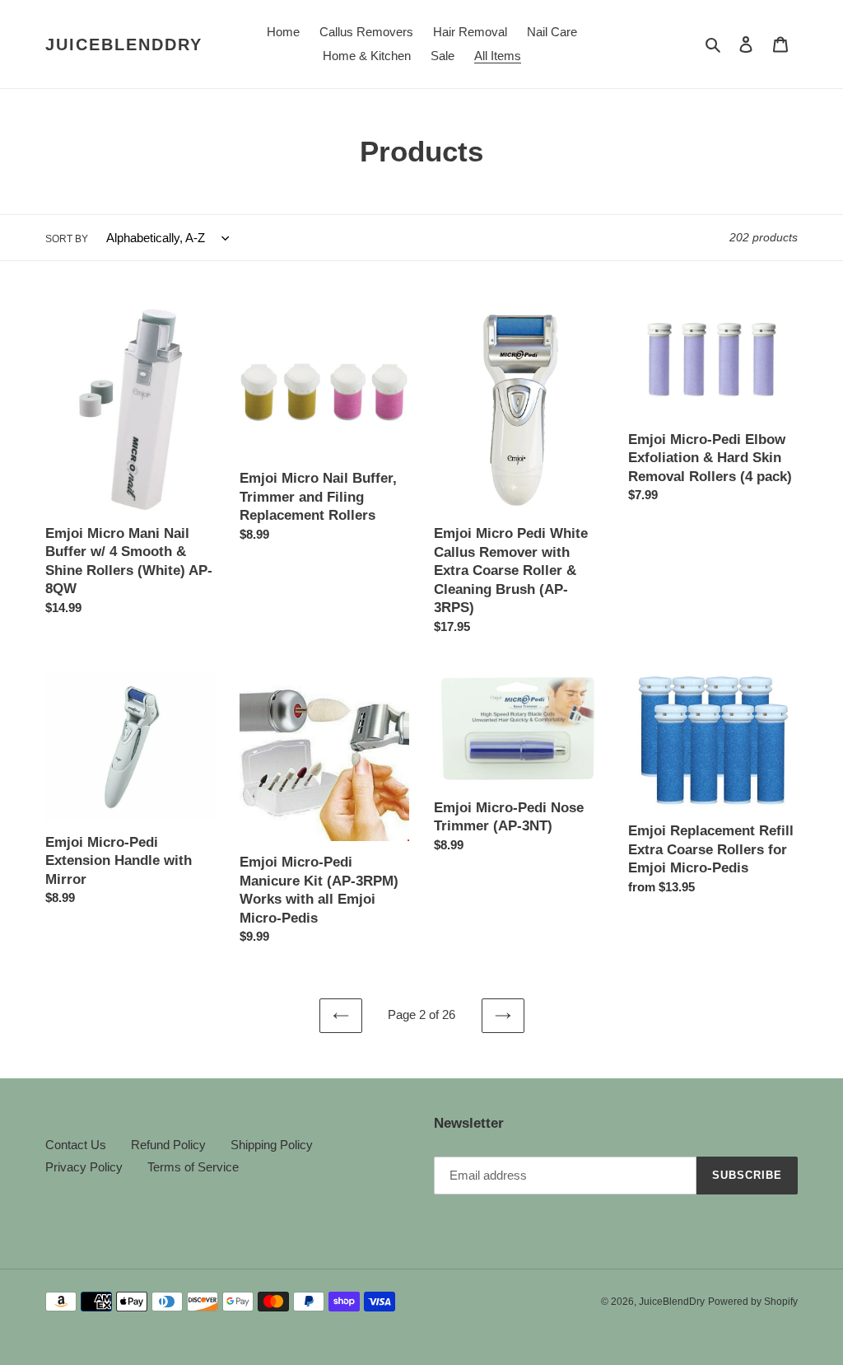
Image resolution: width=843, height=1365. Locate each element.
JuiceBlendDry (124, 44)
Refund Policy (168, 1145)
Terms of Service (193, 1167)
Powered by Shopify (753, 1301)
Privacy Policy (84, 1167)
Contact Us (75, 1145)
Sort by (66, 239)
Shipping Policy (272, 1145)
